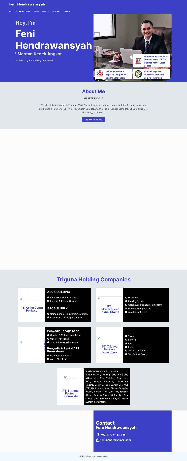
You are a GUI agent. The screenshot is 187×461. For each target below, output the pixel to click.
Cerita (67, 11)
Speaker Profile (22, 11)
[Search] (177, 4)
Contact (56, 11)
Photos (45, 11)
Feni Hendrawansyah (27, 4)
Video (36, 11)
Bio (10, 11)
